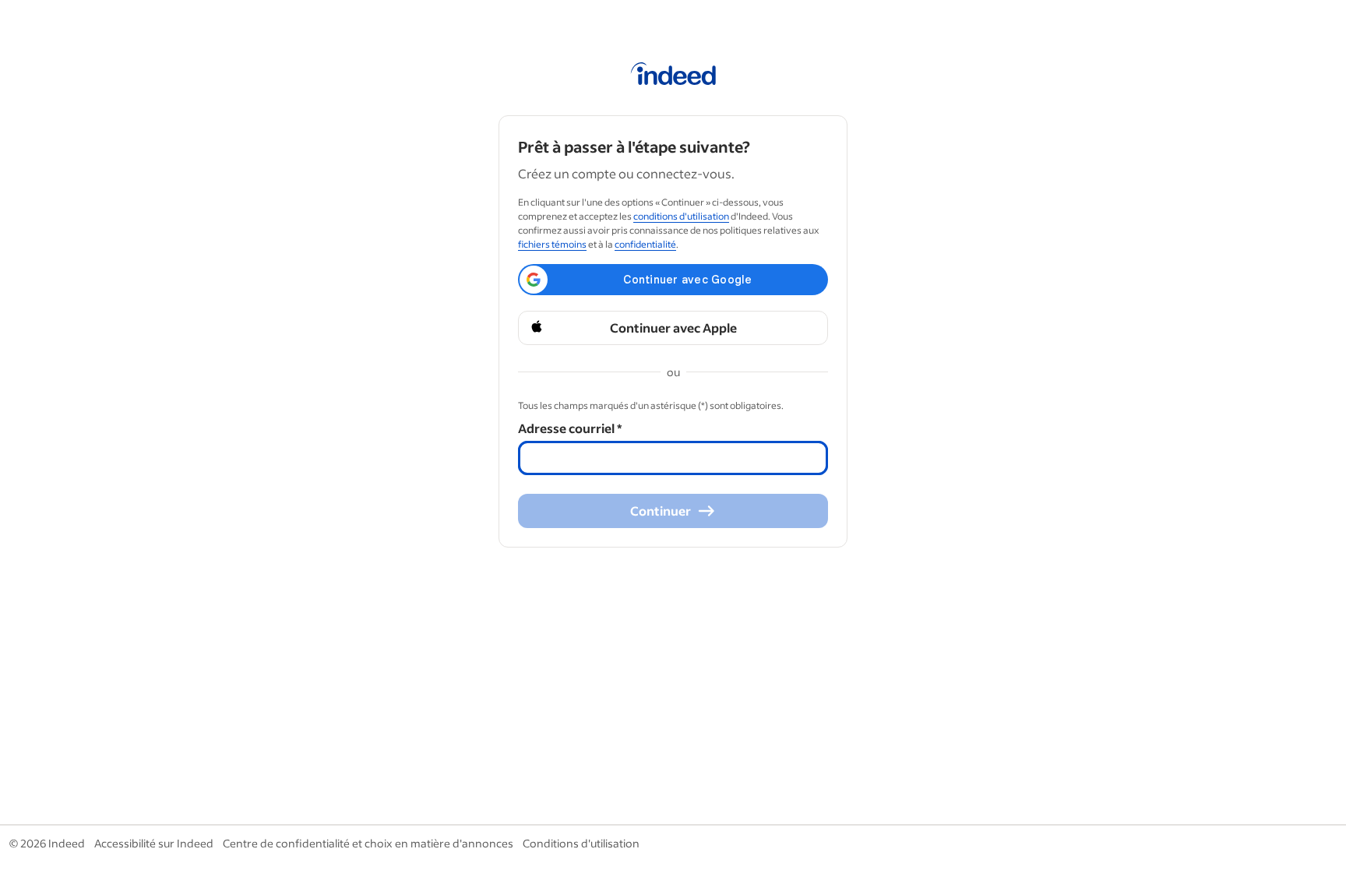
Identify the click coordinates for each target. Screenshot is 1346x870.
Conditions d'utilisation (581, 843)
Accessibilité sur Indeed (153, 843)
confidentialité (645, 244)
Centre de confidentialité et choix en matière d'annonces (368, 843)
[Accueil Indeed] (673, 76)
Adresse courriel (570, 428)
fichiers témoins (552, 244)
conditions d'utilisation (681, 216)
